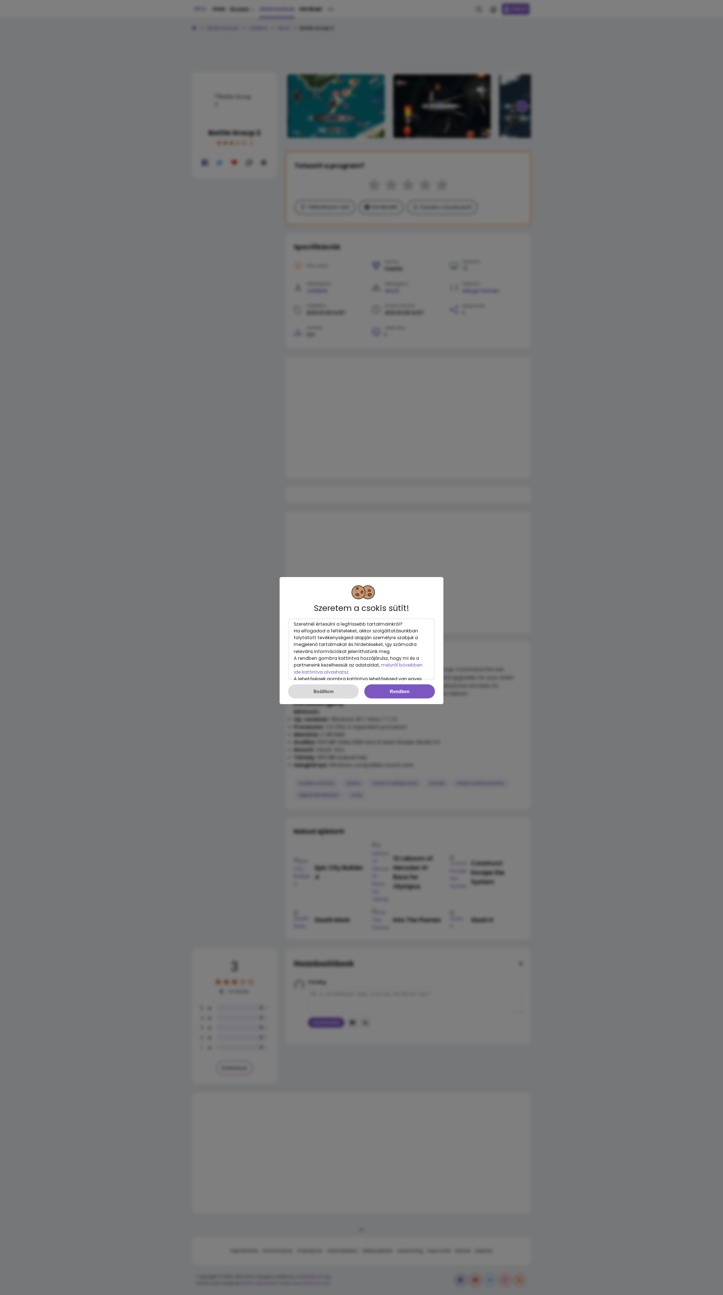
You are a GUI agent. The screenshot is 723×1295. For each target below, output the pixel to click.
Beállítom (323, 691)
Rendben (400, 691)
